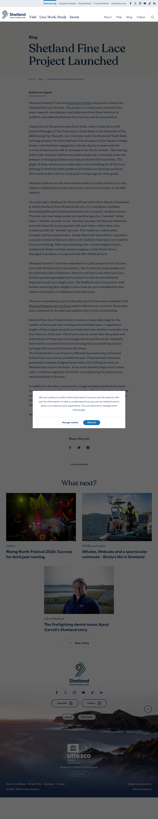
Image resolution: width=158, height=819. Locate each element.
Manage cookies (70, 422)
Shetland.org (50, 3)
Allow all (91, 422)
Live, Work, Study (53, 17)
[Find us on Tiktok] (149, 3)
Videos (141, 17)
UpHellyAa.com (118, 3)
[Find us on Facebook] (130, 3)
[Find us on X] (135, 3)
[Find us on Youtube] (145, 3)
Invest (74, 17)
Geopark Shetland (67, 3)
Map (119, 17)
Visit (32, 17)
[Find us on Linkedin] (154, 3)
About (108, 17)
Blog (129, 17)
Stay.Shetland (84, 3)
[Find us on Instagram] (140, 3)
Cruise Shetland (101, 3)
